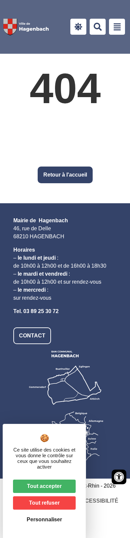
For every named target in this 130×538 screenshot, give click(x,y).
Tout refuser (44, 503)
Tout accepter (44, 486)
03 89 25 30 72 (41, 311)
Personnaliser (44, 519)
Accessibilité (97, 501)
